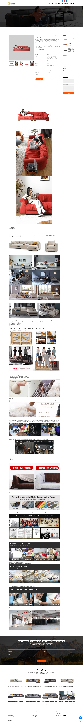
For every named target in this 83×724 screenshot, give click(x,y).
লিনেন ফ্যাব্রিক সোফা (11, 715)
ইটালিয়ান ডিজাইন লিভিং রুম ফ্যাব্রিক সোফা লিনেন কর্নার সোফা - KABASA (71, 38)
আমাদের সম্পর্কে (66, 3)
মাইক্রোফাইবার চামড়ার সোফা (14, 716)
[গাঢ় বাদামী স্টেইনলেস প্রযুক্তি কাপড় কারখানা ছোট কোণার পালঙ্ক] (50, 680)
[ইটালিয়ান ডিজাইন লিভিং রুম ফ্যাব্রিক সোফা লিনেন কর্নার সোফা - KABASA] (16, 680)
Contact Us (72, 3)
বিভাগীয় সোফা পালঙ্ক (65, 72)
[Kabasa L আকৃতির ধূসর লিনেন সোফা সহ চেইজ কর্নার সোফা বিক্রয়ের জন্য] (50, 695)
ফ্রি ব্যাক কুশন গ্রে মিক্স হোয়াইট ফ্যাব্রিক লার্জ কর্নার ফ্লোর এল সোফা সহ (71, 44)
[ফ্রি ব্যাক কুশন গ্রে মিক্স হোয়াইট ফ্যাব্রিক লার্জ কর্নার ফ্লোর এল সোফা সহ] (33, 680)
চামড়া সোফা (64, 66)
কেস (8, 714)
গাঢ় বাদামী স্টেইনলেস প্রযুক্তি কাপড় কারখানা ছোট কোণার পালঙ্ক (71, 49)
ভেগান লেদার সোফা (11, 714)
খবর (62, 3)
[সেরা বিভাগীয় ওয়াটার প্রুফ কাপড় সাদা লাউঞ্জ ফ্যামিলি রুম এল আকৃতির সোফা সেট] (67, 680)
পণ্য (52, 3)
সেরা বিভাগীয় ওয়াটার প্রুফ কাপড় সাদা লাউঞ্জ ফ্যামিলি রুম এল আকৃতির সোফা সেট (71, 54)
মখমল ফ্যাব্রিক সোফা (10, 720)
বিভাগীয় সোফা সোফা (10, 719)
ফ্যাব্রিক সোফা (64, 68)
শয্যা (63, 70)
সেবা (55, 3)
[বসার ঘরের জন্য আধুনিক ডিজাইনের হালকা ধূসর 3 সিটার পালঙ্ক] (33, 695)
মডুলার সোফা (10, 711)
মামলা (59, 3)
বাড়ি (49, 3)
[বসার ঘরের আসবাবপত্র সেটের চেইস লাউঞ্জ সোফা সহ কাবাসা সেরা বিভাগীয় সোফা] (67, 695)
